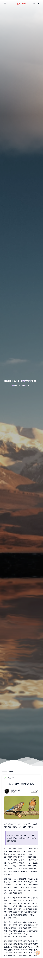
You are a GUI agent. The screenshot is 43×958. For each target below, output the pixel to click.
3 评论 (35, 791)
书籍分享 (11, 778)
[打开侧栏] (37, 946)
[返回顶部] (38, 953)
